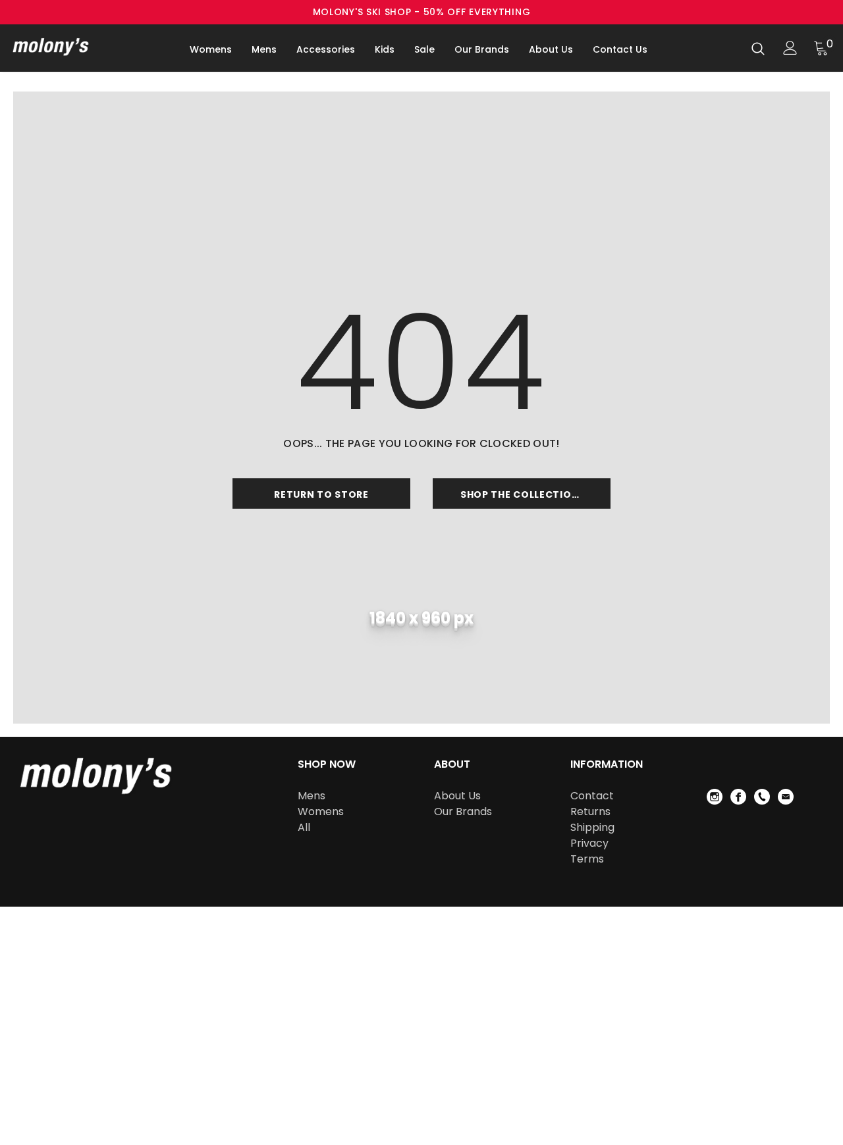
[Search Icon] (758, 48)
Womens (321, 811)
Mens (311, 795)
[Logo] (59, 46)
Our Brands (463, 811)
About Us (457, 795)
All (304, 827)
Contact (592, 795)
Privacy (589, 843)
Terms (587, 858)
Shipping (592, 827)
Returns (590, 811)
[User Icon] (790, 48)
